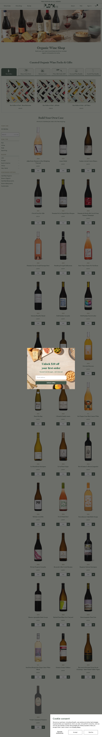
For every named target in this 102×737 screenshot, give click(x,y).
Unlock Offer (51, 383)
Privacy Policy (76, 727)
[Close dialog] (73, 349)
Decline (91, 732)
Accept (75, 732)
